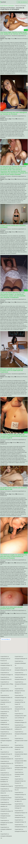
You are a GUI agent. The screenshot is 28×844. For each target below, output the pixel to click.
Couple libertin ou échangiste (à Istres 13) (6, 773)
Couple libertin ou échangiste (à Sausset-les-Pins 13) (21, 787)
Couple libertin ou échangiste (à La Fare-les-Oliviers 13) (7, 791)
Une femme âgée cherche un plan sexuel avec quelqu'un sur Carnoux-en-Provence (13, 33)
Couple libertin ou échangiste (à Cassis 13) (6, 708)
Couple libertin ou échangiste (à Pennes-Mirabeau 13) (20, 690)
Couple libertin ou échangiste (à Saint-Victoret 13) (19, 774)
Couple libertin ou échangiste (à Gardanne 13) (7, 757)
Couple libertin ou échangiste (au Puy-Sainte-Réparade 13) (7, 822)
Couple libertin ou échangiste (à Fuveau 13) (6, 753)
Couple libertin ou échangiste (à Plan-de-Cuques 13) (20, 702)
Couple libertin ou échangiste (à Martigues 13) (20, 663)
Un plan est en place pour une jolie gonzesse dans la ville (11, 607)
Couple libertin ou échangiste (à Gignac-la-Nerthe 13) (6, 768)
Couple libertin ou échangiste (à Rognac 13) (20, 721)
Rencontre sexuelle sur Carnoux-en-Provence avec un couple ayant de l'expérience (12, 370)
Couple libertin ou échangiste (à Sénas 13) (20, 793)
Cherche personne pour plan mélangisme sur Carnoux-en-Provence (13, 113)
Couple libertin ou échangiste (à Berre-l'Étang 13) (7, 684)
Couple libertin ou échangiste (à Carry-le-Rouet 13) (6, 702)
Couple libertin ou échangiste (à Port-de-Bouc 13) (20, 709)
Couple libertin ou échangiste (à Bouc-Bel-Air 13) (7, 690)
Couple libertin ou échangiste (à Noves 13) (20, 678)
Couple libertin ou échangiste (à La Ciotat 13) (7, 785)
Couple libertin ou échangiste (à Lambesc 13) (7, 810)
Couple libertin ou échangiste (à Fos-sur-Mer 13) (7, 747)
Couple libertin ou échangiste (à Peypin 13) (20, 696)
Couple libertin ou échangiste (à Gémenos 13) (7, 762)
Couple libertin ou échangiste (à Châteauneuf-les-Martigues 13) (5, 714)
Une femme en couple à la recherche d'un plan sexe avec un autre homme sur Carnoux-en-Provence (13, 556)
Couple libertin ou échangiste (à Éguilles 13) (6, 728)
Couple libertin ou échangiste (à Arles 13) (6, 669)
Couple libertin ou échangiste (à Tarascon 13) (21, 811)
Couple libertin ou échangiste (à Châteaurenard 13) (5, 722)
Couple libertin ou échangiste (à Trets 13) (20, 816)
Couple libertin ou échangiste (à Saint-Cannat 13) (21, 740)
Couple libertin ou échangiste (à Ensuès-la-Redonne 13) (6, 734)
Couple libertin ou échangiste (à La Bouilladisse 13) (5, 779)
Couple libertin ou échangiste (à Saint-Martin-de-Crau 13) (21, 754)
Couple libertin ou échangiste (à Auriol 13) (6, 678)
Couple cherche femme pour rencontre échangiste (13, 226)
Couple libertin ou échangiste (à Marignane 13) (6, 836)
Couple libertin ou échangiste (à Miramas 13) (21, 673)
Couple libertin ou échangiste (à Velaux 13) (20, 821)
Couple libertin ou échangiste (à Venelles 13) (21, 825)
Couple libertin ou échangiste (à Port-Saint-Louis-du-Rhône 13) (21, 715)
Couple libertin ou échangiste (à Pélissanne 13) (20, 684)
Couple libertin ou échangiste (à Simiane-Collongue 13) (20, 806)
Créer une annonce (22, 2)
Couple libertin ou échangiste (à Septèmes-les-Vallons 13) (20, 799)
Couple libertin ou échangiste (7, 5)
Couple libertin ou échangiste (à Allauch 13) (6, 664)
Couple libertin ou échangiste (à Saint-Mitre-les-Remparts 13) (21, 761)
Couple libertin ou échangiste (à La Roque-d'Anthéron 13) (6, 804)
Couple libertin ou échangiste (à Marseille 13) (21, 657)
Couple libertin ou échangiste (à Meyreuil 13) (21, 669)
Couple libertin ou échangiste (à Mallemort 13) (6, 829)
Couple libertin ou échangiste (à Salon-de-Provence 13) (20, 781)
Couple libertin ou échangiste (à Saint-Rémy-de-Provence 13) (21, 767)
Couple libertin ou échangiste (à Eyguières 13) (6, 740)
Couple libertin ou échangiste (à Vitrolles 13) (21, 830)
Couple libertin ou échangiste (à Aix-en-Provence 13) (5, 658)
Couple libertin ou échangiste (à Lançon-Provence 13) (6, 816)
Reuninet (3, 2)
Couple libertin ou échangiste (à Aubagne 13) (7, 673)
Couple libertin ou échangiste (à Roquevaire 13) (21, 734)
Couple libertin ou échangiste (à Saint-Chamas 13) (19, 747)
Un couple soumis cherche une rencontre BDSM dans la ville (13, 488)
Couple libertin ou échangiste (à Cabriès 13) (6, 696)
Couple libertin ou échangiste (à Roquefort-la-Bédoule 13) (20, 727)
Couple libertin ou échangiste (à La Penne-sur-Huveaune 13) (6, 797)
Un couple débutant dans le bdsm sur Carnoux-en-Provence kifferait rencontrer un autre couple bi (13, 436)
